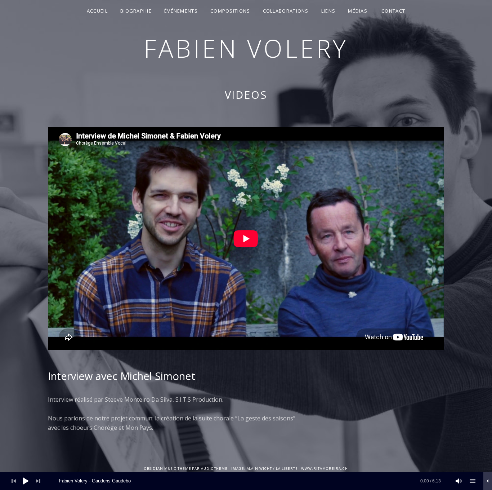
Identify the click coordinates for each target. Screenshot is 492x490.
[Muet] (459, 481)
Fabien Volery (246, 48)
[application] (246, 481)
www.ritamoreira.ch (324, 468)
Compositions (230, 11)
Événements (181, 11)
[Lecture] (26, 481)
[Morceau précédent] (13, 481)
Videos (246, 95)
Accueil (97, 11)
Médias (357, 11)
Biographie (136, 11)
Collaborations (286, 11)
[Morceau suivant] (38, 481)
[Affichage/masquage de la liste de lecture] (472, 481)
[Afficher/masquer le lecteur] (487, 481)
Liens (328, 11)
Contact (393, 11)
